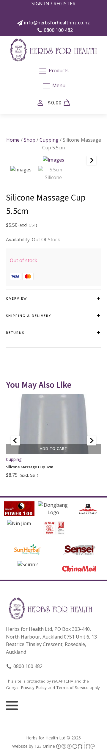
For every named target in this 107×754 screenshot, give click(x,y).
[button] (21, 170)
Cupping (49, 140)
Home (13, 140)
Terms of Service (72, 687)
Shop (29, 140)
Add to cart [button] (53, 448)
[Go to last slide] (15, 440)
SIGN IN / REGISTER (53, 3)
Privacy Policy (34, 687)
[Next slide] (91, 160)
